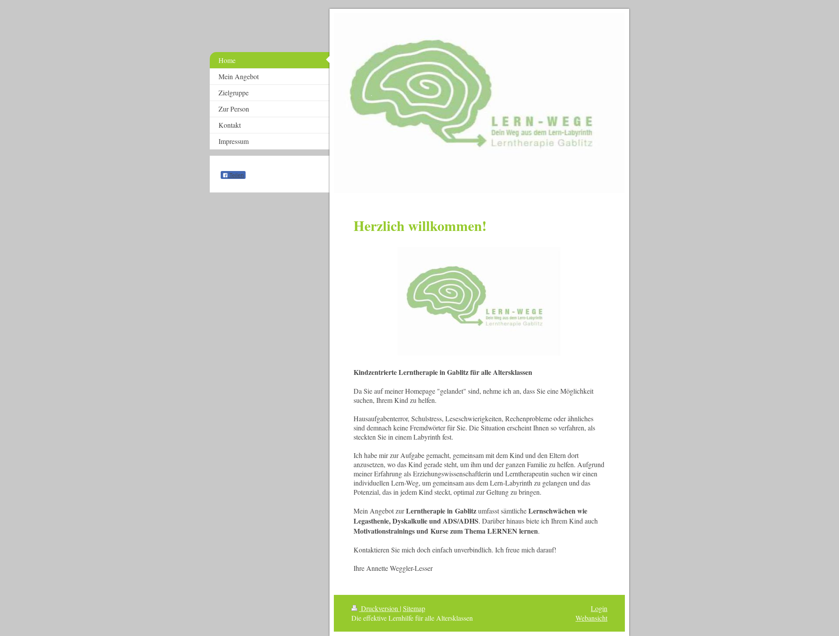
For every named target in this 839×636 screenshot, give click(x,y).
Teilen (236, 175)
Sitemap (414, 608)
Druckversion (379, 608)
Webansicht (591, 617)
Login (599, 608)
